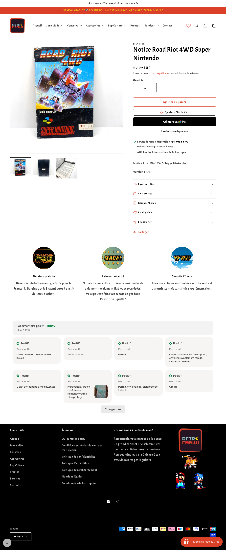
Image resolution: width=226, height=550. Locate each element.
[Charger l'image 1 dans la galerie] (20, 168)
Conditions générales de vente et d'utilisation (82, 448)
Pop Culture (17, 465)
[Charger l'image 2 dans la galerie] (43, 168)
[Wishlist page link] (188, 25)
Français (18, 536)
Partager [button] (143, 232)
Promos (14, 472)
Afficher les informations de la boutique (161, 152)
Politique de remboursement (79, 470)
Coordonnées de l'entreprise (79, 483)
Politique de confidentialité (78, 456)
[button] (54, 25)
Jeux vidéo (16, 445)
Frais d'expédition (158, 73)
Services (15, 478)
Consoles (15, 452)
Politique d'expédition (75, 463)
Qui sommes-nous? (73, 439)
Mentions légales (72, 476)
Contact (15, 485)
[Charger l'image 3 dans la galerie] (66, 168)
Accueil (14, 439)
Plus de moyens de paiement (175, 131)
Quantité (138, 80)
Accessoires (17, 458)
